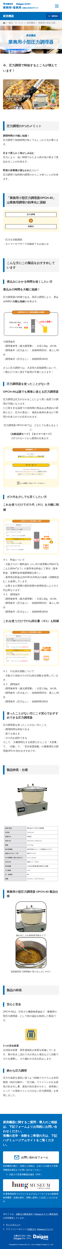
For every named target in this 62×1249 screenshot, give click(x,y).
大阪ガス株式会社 (24, 1214)
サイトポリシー (13, 1225)
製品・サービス (16, 23)
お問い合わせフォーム (34, 1157)
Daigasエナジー (44, 1229)
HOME (4, 23)
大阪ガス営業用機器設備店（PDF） (26, 1174)
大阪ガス (32, 1229)
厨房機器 (31, 23)
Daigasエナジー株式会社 (46, 1214)
